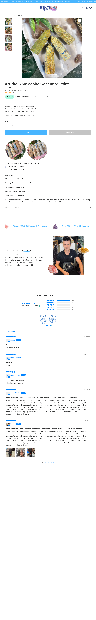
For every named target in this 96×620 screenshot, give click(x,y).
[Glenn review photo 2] (20, 452)
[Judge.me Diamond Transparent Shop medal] (52, 319)
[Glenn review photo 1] (10, 452)
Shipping (14, 90)
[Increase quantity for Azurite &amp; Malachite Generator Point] (12, 125)
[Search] (83, 8)
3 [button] (48, 462)
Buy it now (70, 132)
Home (6, 15)
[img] (11, 337)
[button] (5, 150)
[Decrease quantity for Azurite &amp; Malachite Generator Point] (6, 125)
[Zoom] (79, 20)
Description (9, 175)
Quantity (7, 121)
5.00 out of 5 (36, 303)
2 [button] (45, 462)
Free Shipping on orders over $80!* (74, 1)
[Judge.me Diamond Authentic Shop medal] (43, 319)
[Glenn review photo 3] (30, 452)
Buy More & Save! (11, 103)
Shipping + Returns (12, 207)
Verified (48, 325)
